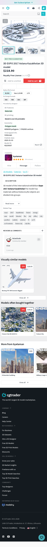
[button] (39, 14)
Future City (40, 334)
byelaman (17, 156)
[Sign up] (44, 8)
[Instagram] (14, 536)
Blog (4, 413)
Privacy (22, 528)
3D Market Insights (9, 465)
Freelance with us (9, 469)
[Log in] (39, 8)
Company (5, 408)
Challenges (6, 491)
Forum (4, 495)
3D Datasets (6, 434)
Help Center (6, 421)
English (31, 528)
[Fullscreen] (5, 21)
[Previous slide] (5, 32)
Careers (5, 417)
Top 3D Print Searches (10, 478)
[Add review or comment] (42, 231)
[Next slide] (42, 32)
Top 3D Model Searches (11, 474)
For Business (7, 430)
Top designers (7, 486)
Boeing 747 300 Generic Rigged (12, 291)
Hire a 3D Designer (9, 439)
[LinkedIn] (3, 536)
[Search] (43, 14)
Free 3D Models (8, 443)
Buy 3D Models (7, 426)
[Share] (38, 86)
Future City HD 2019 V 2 (9, 334)
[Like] (9, 86)
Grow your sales (8, 461)
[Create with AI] (28, 8)
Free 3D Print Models (10, 447)
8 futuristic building (8, 375)
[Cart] (33, 8)
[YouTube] (9, 536)
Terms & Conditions (9, 528)
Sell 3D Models (7, 456)
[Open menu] (3, 8)
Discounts (6, 452)
